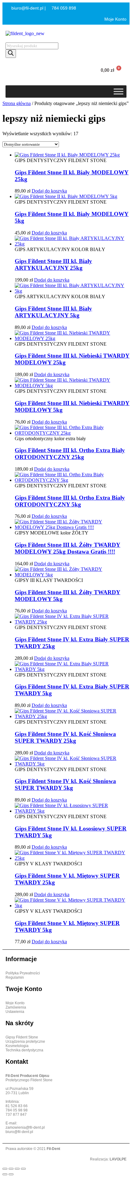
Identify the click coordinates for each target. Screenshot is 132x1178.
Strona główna (16, 103)
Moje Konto (114, 19)
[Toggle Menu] (118, 91)
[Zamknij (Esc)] (23, 1169)
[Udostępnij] (17, 1169)
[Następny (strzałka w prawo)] (11, 1174)
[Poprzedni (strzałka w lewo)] (4, 1174)
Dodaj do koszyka (49, 190)
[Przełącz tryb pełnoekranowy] (11, 1169)
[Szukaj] (11, 53)
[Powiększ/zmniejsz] (4, 1169)
